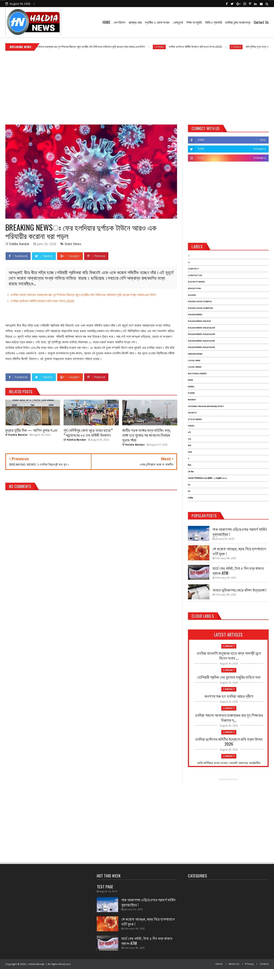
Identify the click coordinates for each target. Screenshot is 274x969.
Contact (136, 47)
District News (196, 281)
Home (219, 964)
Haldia (192, 295)
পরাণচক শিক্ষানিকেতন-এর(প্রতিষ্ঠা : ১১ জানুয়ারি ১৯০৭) (207, 478)
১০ (189, 262)
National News (197, 373)
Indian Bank (195, 353)
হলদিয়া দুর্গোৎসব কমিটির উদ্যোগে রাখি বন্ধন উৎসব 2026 (171, 47)
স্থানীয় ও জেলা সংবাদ (157, 22)
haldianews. (195, 314)
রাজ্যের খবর (135, 22)
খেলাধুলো (178, 22)
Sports (192, 412)
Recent (192, 399)
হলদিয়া (190, 497)
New (190, 379)
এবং (189, 439)
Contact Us (261, 22)
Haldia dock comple (199, 301)
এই (189, 432)
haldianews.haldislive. (201, 347)
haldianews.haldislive (201, 340)
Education (194, 288)
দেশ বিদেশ (119, 22)
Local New (194, 360)
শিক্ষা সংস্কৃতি (194, 22)
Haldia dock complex (200, 308)
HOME (106, 22)
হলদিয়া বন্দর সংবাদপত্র (237, 22)
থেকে (190, 452)
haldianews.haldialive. (202, 334)
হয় (189, 491)
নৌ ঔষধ (191, 471)
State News (73, 244)
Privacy (249, 964)
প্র (189, 484)
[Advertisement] (137, 86)
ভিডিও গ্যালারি (213, 22)
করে (189, 445)
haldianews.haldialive (201, 327)
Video (191, 425)
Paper (191, 393)
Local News (194, 366)
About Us (234, 964)
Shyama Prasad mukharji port (206, 406)
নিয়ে (189, 465)
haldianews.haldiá (199, 321)
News (191, 386)
